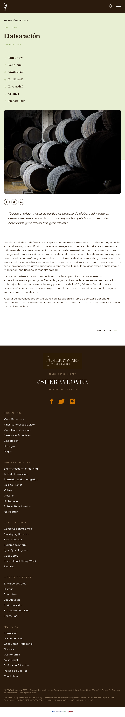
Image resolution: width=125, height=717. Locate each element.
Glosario (9, 495)
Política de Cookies (15, 670)
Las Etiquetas (12, 599)
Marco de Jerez (13, 638)
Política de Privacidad (17, 665)
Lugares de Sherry (15, 544)
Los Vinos (9, 20)
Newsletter (11, 511)
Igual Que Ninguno (16, 550)
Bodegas (9, 446)
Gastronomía (12, 654)
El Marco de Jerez (15, 583)
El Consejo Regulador (17, 610)
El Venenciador (13, 605)
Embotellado (16, 101)
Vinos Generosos (14, 419)
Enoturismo (11, 594)
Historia (8, 589)
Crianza (13, 94)
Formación (10, 633)
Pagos (8, 451)
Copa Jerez (11, 555)
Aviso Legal (11, 660)
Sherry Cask (11, 615)
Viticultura (15, 58)
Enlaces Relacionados (17, 506)
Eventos (9, 566)
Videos (8, 490)
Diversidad (15, 86)
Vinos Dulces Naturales (18, 430)
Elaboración (11, 440)
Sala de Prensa (13, 484)
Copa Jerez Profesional (18, 643)
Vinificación (16, 72)
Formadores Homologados (21, 479)
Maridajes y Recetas (16, 534)
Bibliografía (11, 501)
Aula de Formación (16, 474)
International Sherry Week (20, 561)
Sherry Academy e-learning (21, 468)
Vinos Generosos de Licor (19, 424)
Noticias (9, 649)
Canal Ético (11, 676)
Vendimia (14, 65)
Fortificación (16, 79)
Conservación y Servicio (18, 528)
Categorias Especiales (17, 435)
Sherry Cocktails (14, 539)
